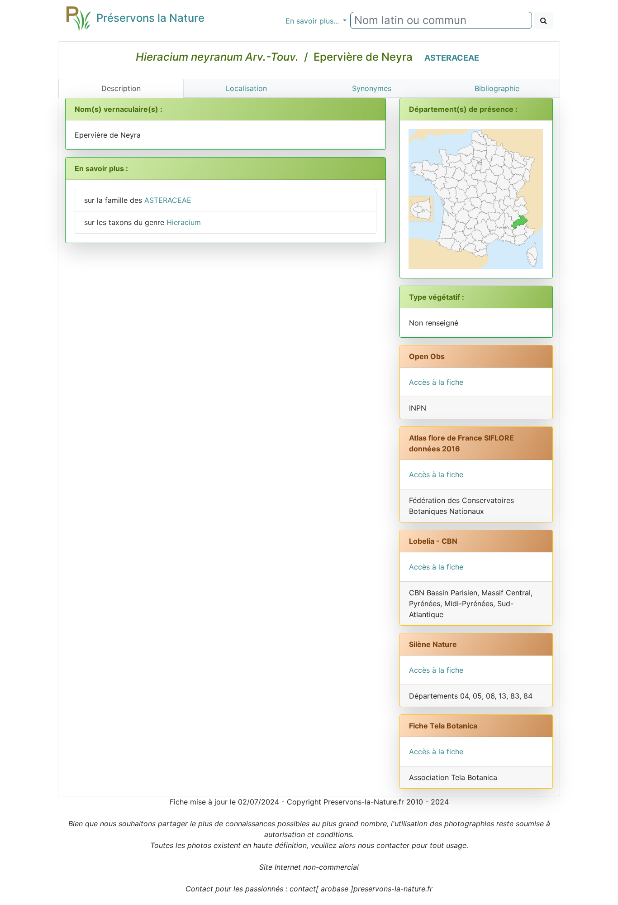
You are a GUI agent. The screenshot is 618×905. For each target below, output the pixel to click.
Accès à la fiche (436, 382)
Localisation (246, 88)
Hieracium (183, 222)
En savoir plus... (313, 20)
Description (121, 88)
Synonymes (371, 88)
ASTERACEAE (451, 57)
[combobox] (441, 20)
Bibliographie (497, 88)
